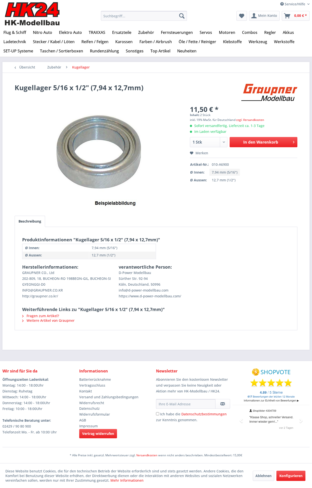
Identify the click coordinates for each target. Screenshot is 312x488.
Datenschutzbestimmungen (204, 414)
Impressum (88, 426)
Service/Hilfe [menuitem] (295, 4)
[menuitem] (144, 16)
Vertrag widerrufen (98, 433)
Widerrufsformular (94, 414)
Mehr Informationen (127, 480)
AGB (82, 420)
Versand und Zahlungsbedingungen (108, 397)
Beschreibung (30, 221)
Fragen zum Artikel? (42, 315)
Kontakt (85, 391)
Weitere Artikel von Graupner (50, 320)
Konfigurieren (290, 475)
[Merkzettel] (241, 16)
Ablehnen (263, 475)
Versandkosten (146, 455)
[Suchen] (182, 16)
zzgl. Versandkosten (250, 120)
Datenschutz (89, 408)
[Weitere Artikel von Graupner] (269, 92)
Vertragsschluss (92, 385)
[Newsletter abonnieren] (222, 404)
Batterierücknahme (95, 379)
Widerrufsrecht (91, 402)
